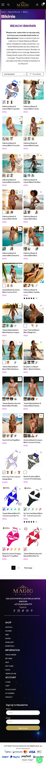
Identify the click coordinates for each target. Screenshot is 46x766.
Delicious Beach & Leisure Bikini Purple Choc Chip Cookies (31, 145)
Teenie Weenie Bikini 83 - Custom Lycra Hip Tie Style (11, 515)
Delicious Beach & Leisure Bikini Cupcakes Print (11, 108)
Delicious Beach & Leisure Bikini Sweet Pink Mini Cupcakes (11, 182)
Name (8, 709)
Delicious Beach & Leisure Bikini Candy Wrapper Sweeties (31, 108)
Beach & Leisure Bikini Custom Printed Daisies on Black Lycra (33, 478)
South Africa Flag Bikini (11, 440)
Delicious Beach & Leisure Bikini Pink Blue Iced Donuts (32, 182)
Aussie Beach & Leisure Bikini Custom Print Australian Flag (11, 292)
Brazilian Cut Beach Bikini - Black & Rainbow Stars (33, 369)
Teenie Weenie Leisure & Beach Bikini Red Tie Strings (33, 555)
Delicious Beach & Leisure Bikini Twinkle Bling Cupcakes (31, 292)
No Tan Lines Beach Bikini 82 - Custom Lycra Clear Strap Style (33, 515)
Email (8, 718)
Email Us (23, 607)
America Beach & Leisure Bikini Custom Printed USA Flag (33, 442)
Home (3, 12)
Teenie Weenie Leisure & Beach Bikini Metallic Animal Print (11, 405)
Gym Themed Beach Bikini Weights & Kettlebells (31, 332)
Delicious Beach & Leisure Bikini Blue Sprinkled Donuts (30, 218)
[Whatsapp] (39, 760)
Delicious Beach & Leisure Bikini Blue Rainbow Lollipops (31, 255)
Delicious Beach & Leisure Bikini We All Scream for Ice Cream (10, 218)
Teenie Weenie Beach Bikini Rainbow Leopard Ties (11, 332)
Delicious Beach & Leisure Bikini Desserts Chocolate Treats (10, 255)
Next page (28, 568)
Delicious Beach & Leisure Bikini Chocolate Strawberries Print (11, 145)
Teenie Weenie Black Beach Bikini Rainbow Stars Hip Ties (10, 369)
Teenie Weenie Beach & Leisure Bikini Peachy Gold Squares (32, 405)
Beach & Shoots (14, 12)
